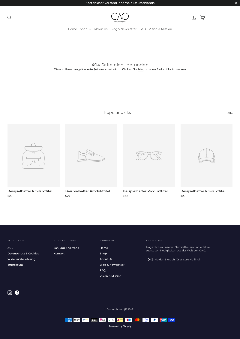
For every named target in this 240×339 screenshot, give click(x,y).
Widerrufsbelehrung (21, 259)
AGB (11, 248)
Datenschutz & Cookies (23, 253)
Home (72, 29)
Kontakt (59, 253)
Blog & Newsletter (123, 29)
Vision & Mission (160, 29)
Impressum (15, 264)
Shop (84, 29)
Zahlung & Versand (66, 248)
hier (140, 69)
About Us (100, 29)
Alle (229, 113)
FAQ (143, 29)
